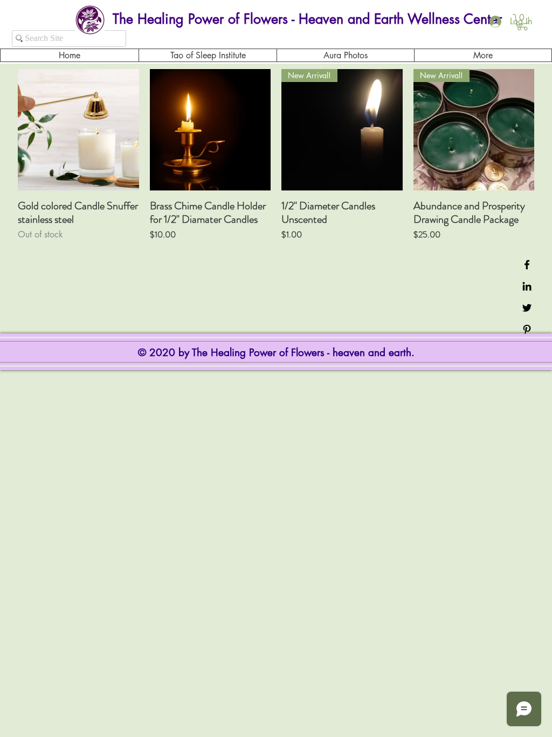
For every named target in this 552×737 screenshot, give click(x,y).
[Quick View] (78, 129)
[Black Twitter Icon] (527, 308)
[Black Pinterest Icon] (527, 329)
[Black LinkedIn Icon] (527, 286)
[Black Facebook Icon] (527, 264)
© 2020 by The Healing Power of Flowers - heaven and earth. (278, 352)
